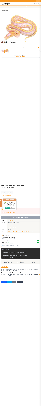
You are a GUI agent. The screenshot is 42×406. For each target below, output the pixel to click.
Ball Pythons (17, 6)
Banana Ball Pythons (24, 6)
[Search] (34, 4)
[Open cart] (37, 4)
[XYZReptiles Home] (5, 4)
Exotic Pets (7, 6)
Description (4, 266)
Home (2, 6)
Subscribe (7, 207)
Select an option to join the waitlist (21, 217)
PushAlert (11, 209)
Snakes (11, 6)
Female (9, 193)
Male (3, 193)
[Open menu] (39, 4)
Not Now (12, 207)
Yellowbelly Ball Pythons (28, 231)
